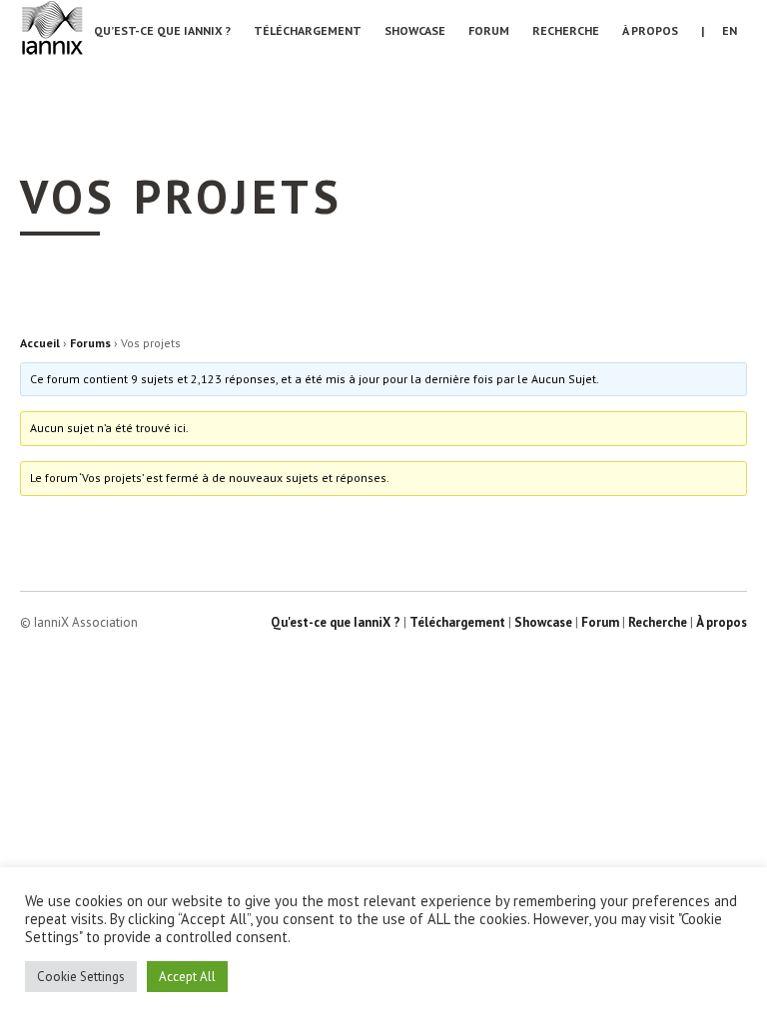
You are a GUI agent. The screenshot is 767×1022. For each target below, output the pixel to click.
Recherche (565, 30)
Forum (488, 30)
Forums (90, 342)
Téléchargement (308, 30)
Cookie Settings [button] (81, 976)
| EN (719, 30)
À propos (650, 30)
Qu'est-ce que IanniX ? (335, 622)
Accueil (40, 342)
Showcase (414, 30)
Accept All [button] (187, 976)
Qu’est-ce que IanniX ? (162, 30)
